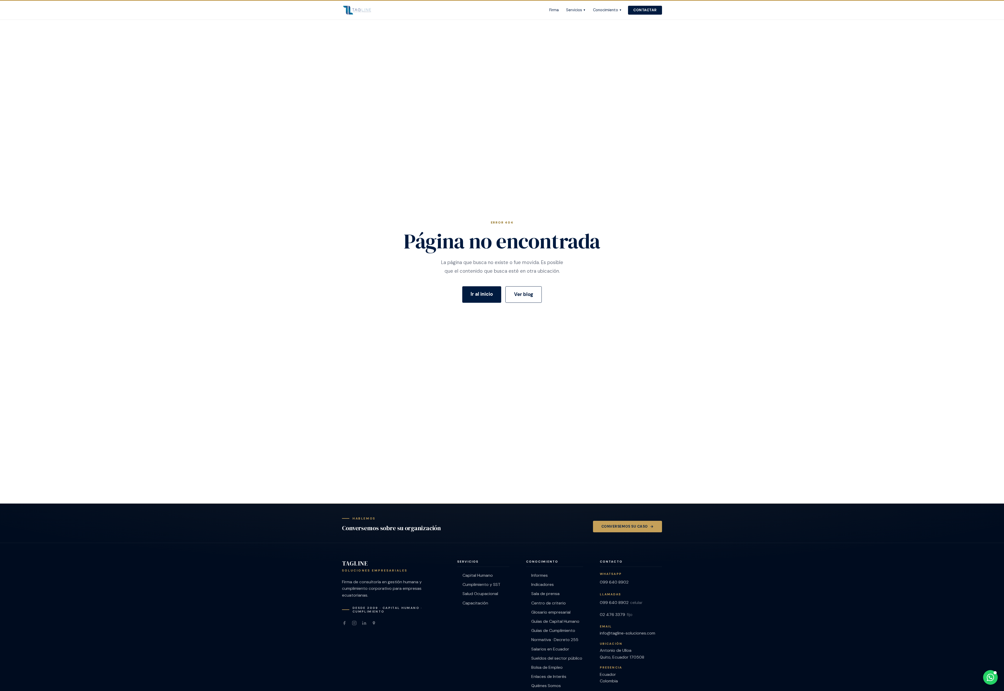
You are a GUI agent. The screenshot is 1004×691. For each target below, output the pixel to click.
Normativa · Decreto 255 (554, 639)
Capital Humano (478, 575)
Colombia (609, 681)
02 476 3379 (616, 614)
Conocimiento (607, 10)
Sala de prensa (545, 593)
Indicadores (542, 584)
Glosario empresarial (551, 612)
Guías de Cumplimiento (553, 630)
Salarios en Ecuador (550, 649)
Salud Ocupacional (480, 593)
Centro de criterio (548, 603)
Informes (539, 575)
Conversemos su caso (624, 526)
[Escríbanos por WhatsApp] (990, 677)
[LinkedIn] (364, 623)
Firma (554, 10)
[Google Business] (374, 623)
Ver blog (523, 294)
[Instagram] (354, 623)
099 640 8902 (614, 582)
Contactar (645, 10)
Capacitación (475, 603)
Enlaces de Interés (548, 676)
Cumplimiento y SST (481, 584)
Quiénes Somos (546, 685)
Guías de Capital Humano (555, 621)
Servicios (576, 10)
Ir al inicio (482, 294)
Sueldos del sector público (556, 658)
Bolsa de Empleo (547, 667)
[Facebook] (344, 623)
